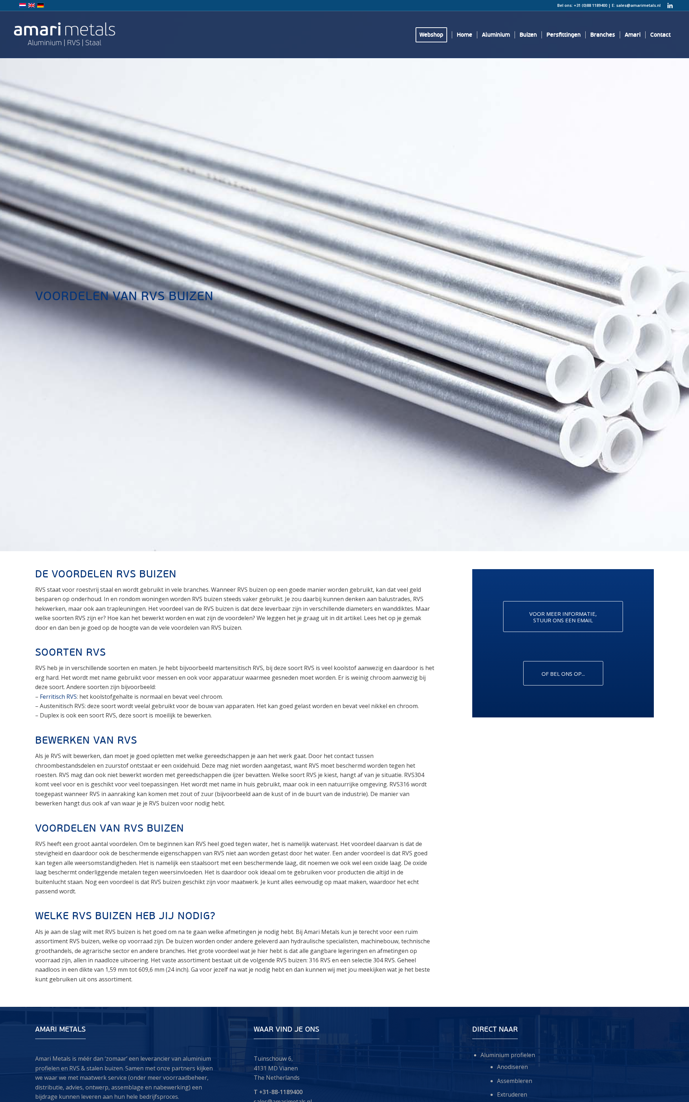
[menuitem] (434, 34)
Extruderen (512, 1094)
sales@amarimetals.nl (638, 5)
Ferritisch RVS (58, 697)
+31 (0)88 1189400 (590, 5)
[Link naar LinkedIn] (670, 5)
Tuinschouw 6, (273, 1059)
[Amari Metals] (100, 34)
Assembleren (514, 1081)
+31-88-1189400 (281, 1092)
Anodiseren (512, 1067)
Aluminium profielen (508, 1055)
